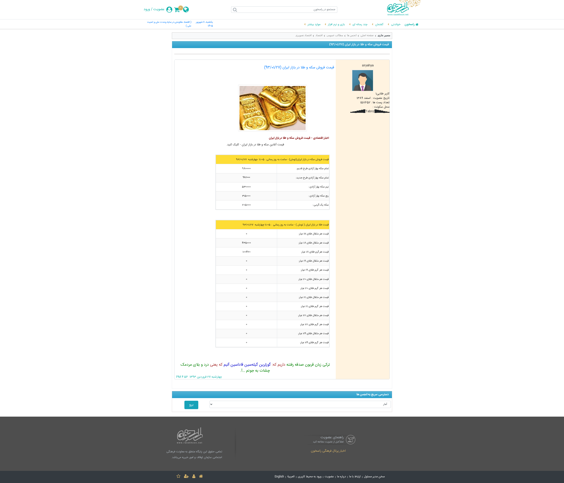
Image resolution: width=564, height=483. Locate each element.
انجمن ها (351, 35)
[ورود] (194, 477)
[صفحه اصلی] (201, 477)
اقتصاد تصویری (303, 35)
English (279, 476)
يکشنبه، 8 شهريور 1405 (204, 24)
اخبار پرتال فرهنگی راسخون (328, 451)
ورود (147, 9)
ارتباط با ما (355, 476)
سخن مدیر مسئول (374, 476)
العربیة (291, 476)
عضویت (159, 9)
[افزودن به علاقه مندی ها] (178, 477)
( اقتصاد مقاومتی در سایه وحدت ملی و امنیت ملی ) (169, 24)
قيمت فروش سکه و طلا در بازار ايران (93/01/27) (299, 68)
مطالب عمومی (335, 35)
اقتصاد (319, 35)
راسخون (409, 24)
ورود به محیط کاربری (309, 476)
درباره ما (341, 476)
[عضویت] (186, 477)
